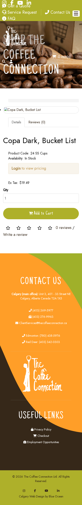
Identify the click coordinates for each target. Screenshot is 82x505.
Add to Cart (43, 213)
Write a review (15, 234)
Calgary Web (27, 496)
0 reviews (63, 227)
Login (16, 168)
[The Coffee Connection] (15, 45)
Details (16, 122)
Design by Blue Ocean (49, 496)
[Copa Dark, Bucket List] (41, 109)
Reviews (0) (36, 122)
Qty (5, 189)
